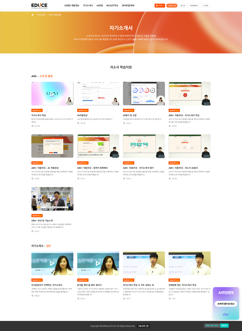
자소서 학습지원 (55, 15)
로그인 (183, 5)
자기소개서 (88, 5)
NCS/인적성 (112, 5)
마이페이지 (194, 5)
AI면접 (99, 5)
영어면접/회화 (128, 5)
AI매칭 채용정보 (71, 5)
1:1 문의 (205, 5)
